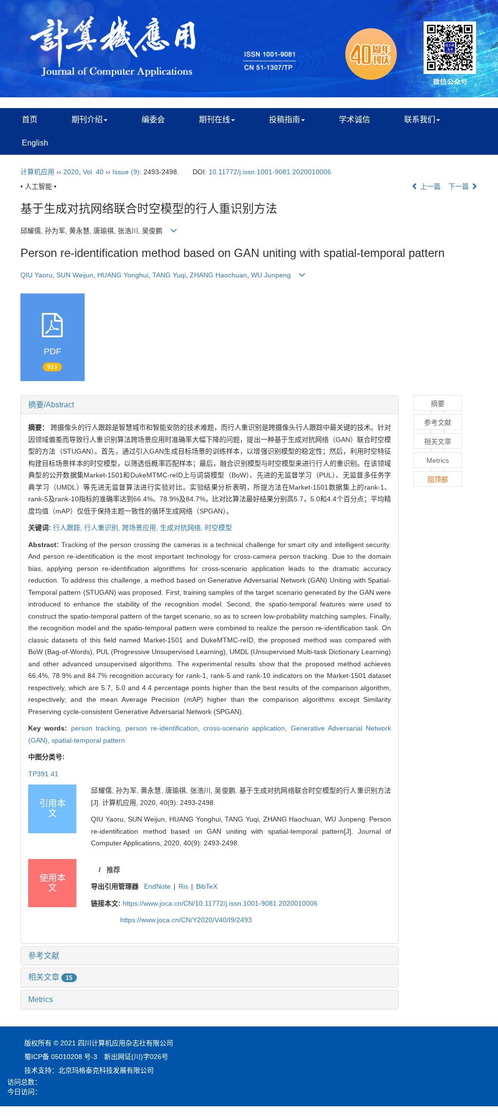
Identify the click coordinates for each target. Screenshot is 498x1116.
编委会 (153, 119)
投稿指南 (284, 119)
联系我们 (419, 119)
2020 (71, 172)
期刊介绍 (87, 119)
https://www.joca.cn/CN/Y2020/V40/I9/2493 (186, 920)
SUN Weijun (74, 275)
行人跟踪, (68, 527)
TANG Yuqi (169, 275)
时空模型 (218, 527)
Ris (183, 886)
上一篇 (429, 186)
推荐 (113, 870)
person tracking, (98, 728)
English (35, 143)
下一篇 (459, 186)
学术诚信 (354, 119)
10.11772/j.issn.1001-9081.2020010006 (270, 172)
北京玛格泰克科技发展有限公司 (106, 1070)
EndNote (157, 886)
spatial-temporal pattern (88, 740)
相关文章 (50, 977)
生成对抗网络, (182, 527)
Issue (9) (126, 172)
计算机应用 (37, 172)
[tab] (209, 405)
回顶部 (437, 479)
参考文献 (43, 955)
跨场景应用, (141, 527)
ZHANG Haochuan (218, 275)
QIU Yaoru (36, 275)
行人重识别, (103, 527)
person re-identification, (164, 728)
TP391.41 (43, 774)
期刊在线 (214, 119)
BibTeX (206, 886)
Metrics (40, 999)
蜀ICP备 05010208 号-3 (60, 1057)
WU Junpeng (271, 275)
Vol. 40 (93, 172)
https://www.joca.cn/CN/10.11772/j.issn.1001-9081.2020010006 (220, 903)
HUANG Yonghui (122, 275)
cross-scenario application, (247, 728)
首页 (29, 119)
